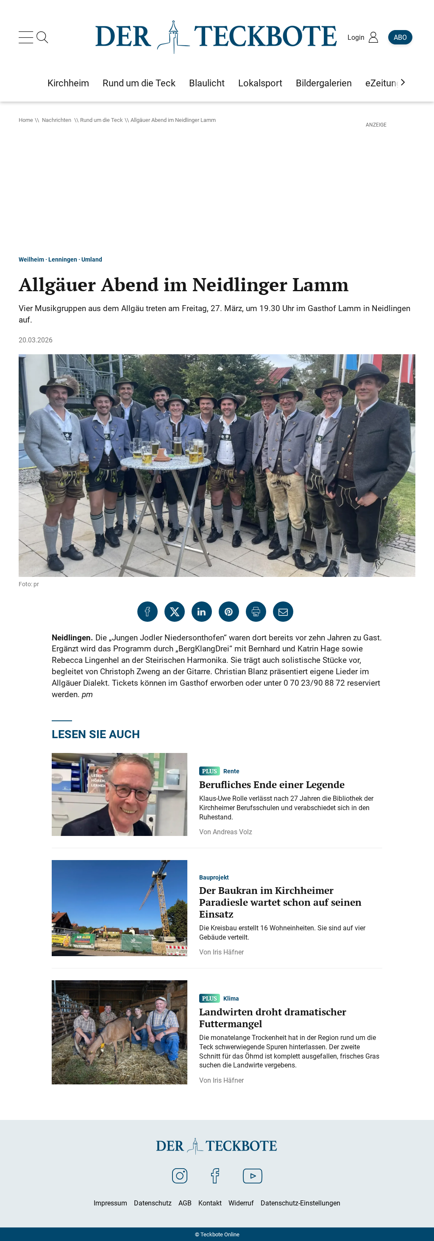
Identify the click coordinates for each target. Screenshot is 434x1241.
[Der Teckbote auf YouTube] (252, 1175)
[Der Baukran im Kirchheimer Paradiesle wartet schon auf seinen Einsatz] (119, 907)
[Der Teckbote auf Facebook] (215, 1175)
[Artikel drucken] (256, 611)
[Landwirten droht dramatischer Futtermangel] (119, 1031)
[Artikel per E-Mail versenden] (283, 611)
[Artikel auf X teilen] (174, 611)
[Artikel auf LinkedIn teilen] (202, 611)
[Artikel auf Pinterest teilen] (229, 611)
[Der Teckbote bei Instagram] (179, 1175)
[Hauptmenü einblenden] (27, 37)
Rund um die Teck (101, 120)
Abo (400, 37)
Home (26, 120)
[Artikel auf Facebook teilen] (147, 611)
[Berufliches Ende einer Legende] (119, 794)
